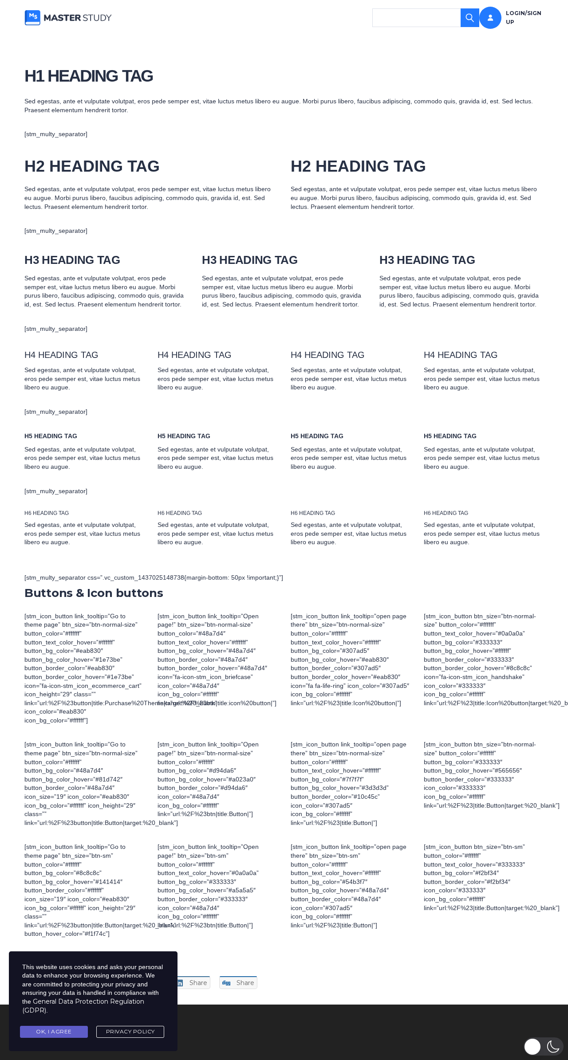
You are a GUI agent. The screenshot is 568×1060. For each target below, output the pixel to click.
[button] (544, 1046)
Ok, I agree (54, 1031)
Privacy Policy (130, 1031)
